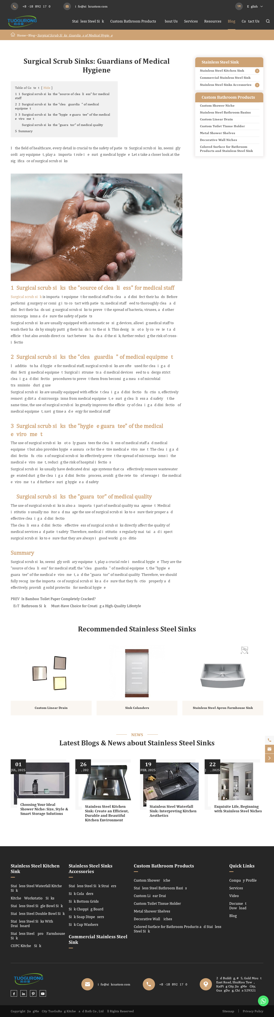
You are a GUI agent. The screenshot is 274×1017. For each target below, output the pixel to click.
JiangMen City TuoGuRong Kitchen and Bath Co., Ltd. (65, 1011)
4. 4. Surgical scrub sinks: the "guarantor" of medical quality (59, 125)
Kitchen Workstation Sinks (32, 898)
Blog (231, 21)
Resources (212, 21)
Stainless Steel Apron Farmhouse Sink (223, 708)
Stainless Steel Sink (88, 21)
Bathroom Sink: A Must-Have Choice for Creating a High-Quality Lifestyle (81, 606)
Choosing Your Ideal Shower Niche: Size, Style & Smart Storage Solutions (44, 809)
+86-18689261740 (36, 6)
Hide (46, 88)
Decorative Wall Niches (218, 140)
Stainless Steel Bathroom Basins (225, 112)
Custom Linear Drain (216, 119)
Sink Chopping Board (86, 909)
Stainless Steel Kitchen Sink (222, 71)
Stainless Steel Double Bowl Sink (38, 913)
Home (21, 35)
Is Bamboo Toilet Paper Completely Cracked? (58, 598)
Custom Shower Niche (217, 105)
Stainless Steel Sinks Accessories (225, 85)
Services (191, 21)
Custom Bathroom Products (133, 21)
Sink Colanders (137, 708)
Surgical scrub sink (26, 296)
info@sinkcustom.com (91, 6)
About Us (170, 21)
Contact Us (250, 21)
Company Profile (243, 880)
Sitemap (228, 1011)
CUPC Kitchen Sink (26, 945)
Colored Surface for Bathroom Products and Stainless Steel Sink (226, 149)
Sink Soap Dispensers (86, 916)
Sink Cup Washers (83, 924)
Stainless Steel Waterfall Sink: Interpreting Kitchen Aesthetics (173, 811)
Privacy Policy (253, 1011)
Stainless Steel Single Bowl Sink (37, 905)
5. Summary (24, 131)
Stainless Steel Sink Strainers (92, 886)
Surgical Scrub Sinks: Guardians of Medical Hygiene (75, 35)
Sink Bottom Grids (84, 901)
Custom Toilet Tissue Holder (222, 126)
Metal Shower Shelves (217, 133)
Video (234, 895)
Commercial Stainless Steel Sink (225, 78)
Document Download (237, 905)
